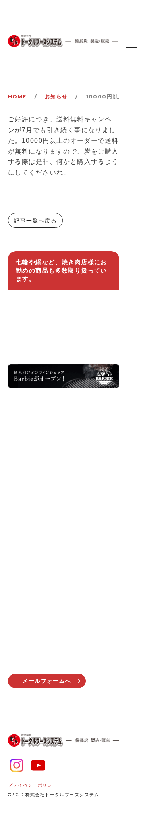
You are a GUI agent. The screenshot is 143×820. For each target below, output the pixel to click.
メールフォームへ (46, 681)
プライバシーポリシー (32, 785)
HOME (17, 97)
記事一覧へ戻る (35, 220)
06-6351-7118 (55, 605)
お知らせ (56, 97)
